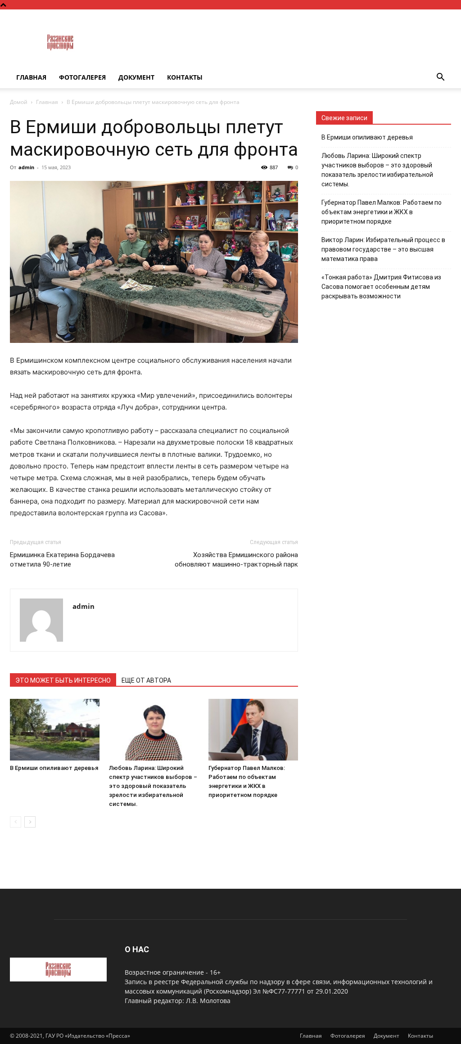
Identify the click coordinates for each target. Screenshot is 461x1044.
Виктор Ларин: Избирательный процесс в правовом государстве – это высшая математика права (383, 249)
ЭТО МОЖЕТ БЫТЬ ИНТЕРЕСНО (63, 680)
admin (26, 167)
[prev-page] (15, 822)
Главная (31, 77)
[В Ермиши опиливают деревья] (54, 729)
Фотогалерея (82, 77)
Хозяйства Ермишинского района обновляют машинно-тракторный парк (236, 559)
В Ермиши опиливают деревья (54, 768)
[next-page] (30, 822)
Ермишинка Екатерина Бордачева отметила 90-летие (62, 559)
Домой (18, 102)
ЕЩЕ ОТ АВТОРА (146, 680)
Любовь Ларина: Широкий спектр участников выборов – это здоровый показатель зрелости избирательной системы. (153, 786)
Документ (136, 77)
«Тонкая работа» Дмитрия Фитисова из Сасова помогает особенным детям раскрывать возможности (381, 287)
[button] (440, 78)
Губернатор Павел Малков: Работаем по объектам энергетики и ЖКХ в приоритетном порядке (381, 212)
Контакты (185, 77)
